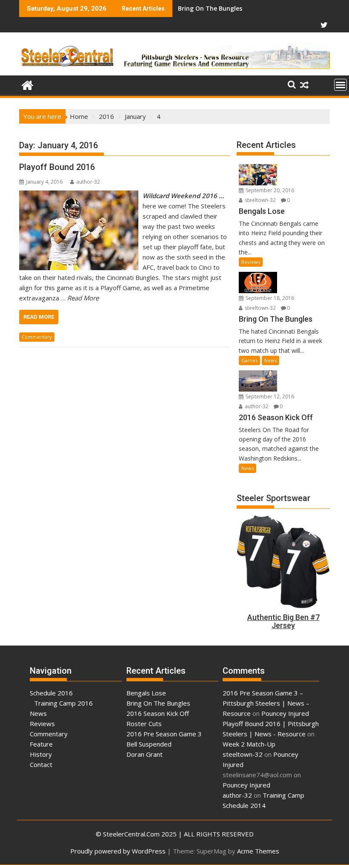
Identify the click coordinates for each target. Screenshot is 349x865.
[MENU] (340, 85)
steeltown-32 (259, 200)
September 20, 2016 (269, 190)
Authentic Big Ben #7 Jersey (283, 621)
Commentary (37, 337)
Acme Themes (258, 851)
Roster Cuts (144, 723)
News (270, 360)
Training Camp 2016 (63, 703)
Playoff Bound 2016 (57, 167)
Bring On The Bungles (158, 703)
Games (249, 360)
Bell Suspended (149, 744)
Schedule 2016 (51, 693)
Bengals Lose (146, 693)
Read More (38, 317)
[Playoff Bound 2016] (78, 195)
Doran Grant (144, 754)
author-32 (88, 181)
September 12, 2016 (269, 396)
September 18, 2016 (269, 298)
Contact (41, 764)
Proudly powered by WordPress (118, 851)
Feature (41, 744)
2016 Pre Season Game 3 (164, 733)
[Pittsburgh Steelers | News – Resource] (27, 84)
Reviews (250, 262)
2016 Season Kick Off (208, 8)
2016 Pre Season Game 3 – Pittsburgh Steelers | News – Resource (266, 703)
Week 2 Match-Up (249, 744)
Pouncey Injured (285, 713)
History (41, 754)
